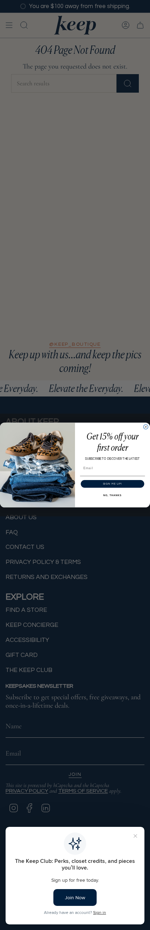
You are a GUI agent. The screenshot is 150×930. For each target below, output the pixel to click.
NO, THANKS (112, 495)
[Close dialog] (145, 426)
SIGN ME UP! (112, 483)
